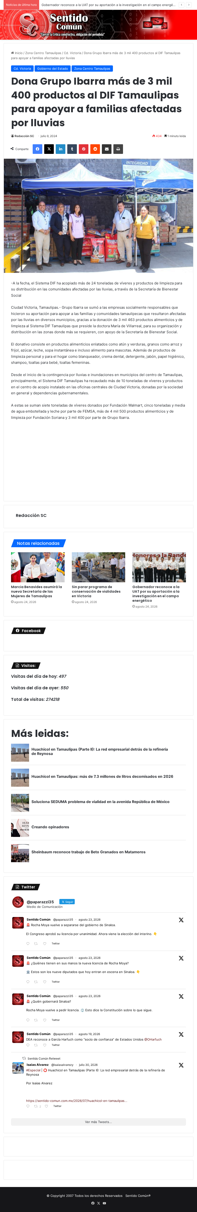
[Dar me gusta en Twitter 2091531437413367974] (46, 1020)
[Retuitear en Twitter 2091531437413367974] (37, 1020)
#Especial (33, 1070)
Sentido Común (38, 919)
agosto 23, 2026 (89, 919)
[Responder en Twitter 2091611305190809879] (29, 944)
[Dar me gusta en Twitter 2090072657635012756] (46, 1045)
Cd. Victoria (72, 53)
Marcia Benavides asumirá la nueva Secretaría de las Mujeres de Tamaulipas (36, 591)
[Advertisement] (98, 460)
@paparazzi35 (63, 919)
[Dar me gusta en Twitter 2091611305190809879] (46, 944)
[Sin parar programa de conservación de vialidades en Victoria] (98, 567)
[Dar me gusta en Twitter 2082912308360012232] (47, 1107)
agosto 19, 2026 (89, 1034)
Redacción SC (24, 136)
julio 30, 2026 (88, 1065)
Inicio (18, 53)
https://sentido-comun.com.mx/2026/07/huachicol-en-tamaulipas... (76, 1101)
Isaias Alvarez (38, 1065)
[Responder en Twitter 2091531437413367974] (29, 1020)
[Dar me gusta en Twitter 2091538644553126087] (46, 982)
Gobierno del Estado (52, 68)
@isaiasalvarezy (62, 1065)
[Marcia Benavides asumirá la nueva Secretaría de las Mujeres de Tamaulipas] (38, 567)
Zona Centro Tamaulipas (43, 53)
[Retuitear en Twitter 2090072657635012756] (37, 1045)
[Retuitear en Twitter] (24, 1058)
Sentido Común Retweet (44, 1058)
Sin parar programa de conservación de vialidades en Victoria (96, 591)
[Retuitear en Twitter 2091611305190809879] (37, 944)
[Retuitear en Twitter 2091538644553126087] (37, 982)
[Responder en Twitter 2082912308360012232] (29, 1107)
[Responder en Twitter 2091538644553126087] (29, 982)
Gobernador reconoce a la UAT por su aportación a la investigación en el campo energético (110, 5)
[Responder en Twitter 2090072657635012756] (29, 1045)
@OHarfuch (153, 1039)
